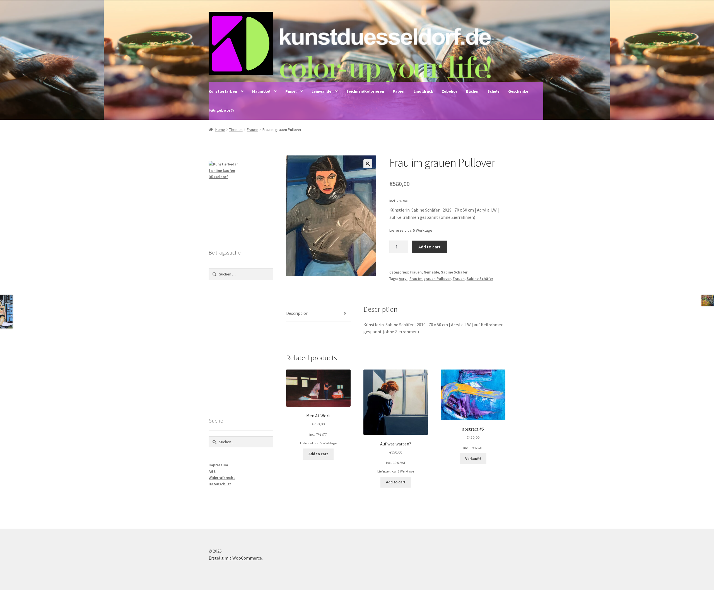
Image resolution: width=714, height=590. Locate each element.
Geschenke (518, 91)
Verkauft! (473, 458)
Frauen (252, 129)
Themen (236, 129)
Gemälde (431, 272)
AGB (212, 471)
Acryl (403, 278)
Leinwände (321, 91)
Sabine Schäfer (454, 272)
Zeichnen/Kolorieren (365, 91)
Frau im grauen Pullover (430, 278)
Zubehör (449, 91)
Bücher (472, 91)
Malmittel (261, 91)
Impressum (218, 464)
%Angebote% (221, 110)
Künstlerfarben (223, 91)
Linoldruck (423, 91)
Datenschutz (220, 483)
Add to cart (429, 247)
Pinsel (290, 91)
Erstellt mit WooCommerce (235, 558)
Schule (494, 91)
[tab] (318, 313)
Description (297, 313)
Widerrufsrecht (222, 477)
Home (220, 129)
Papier (399, 91)
